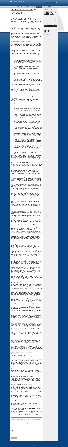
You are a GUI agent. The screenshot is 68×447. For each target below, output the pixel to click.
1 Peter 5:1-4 (13, 11)
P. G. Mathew (13, 12)
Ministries (33, 6)
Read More (55, 19)
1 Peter (45, 32)
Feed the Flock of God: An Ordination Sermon (50, 24)
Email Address (13, 434)
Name (12, 430)
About (22, 6)
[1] (11, 408)
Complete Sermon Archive (47, 34)
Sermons (27, 6)
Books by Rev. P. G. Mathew (48, 35)
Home (18, 6)
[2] (13, 325)
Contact (44, 6)
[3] (27, 326)
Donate (49, 6)
